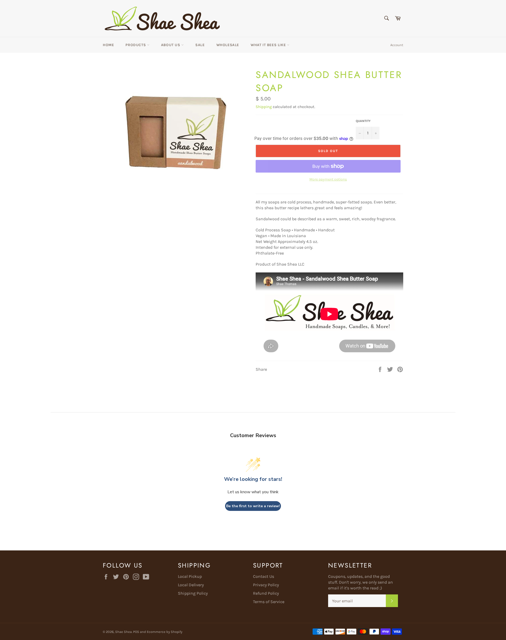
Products (136, 45)
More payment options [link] (328, 179)
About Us (171, 45)
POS (136, 632)
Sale (200, 45)
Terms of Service (268, 601)
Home (108, 45)
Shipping (264, 106)
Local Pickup (190, 576)
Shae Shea (123, 632)
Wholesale (227, 45)
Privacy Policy (266, 584)
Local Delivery (191, 584)
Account (396, 45)
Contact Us (263, 576)
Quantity (363, 121)
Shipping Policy (193, 593)
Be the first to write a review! (253, 506)
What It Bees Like (269, 45)
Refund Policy (266, 593)
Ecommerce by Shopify (164, 632)
